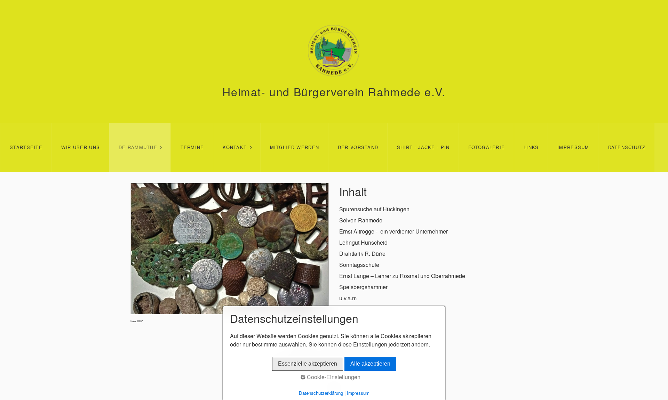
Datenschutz (627, 147)
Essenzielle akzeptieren (307, 364)
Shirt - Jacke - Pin (423, 147)
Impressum (573, 147)
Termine (192, 147)
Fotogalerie (486, 147)
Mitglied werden (294, 147)
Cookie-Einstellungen (332, 377)
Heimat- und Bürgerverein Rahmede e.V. (333, 91)
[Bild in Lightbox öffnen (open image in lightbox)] (229, 248)
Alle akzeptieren (370, 364)
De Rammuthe (138, 147)
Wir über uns (80, 147)
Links (531, 147)
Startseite (26, 147)
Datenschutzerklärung (321, 393)
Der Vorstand (358, 147)
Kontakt (235, 147)
